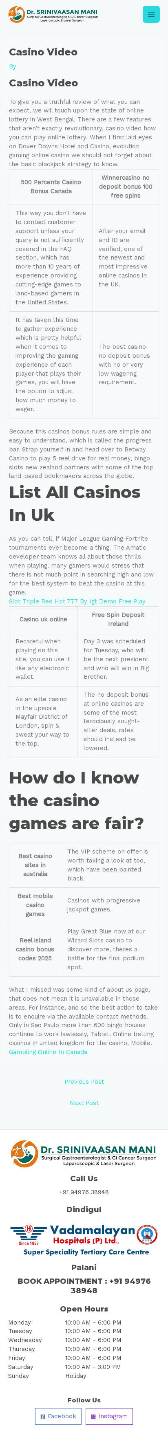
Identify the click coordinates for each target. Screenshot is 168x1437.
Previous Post (84, 1081)
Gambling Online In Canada (48, 1052)
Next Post (84, 1103)
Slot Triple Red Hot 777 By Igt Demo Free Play (77, 601)
